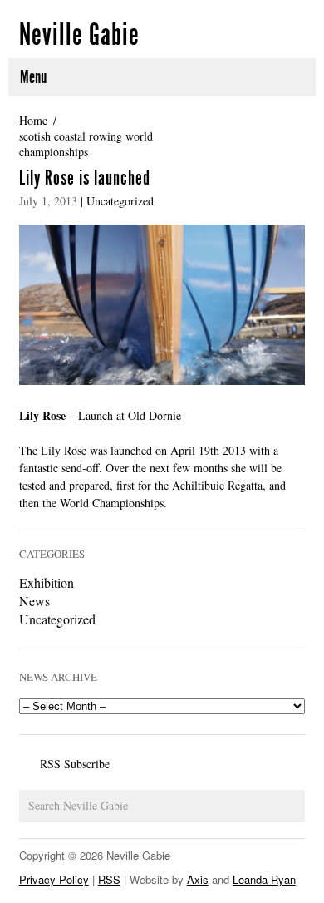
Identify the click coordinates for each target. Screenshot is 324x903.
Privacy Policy (54, 879)
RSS (109, 879)
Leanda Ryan (264, 879)
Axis (198, 879)
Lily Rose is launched (84, 178)
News (34, 600)
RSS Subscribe (75, 764)
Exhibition (46, 582)
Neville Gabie (79, 34)
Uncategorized (120, 201)
